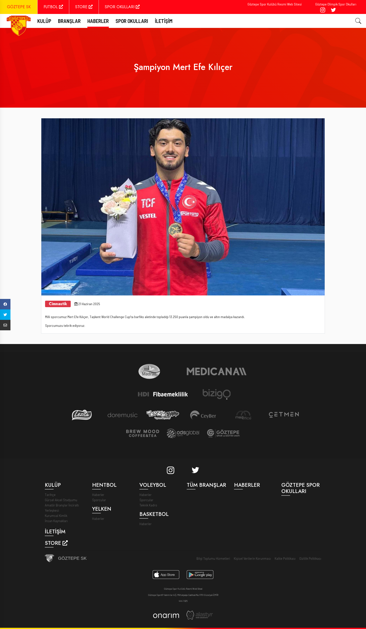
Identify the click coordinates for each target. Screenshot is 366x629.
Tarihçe (50, 494)
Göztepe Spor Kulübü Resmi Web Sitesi (274, 4)
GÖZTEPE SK (19, 7)
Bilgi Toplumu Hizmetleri (213, 558)
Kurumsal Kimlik (56, 515)
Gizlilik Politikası (310, 558)
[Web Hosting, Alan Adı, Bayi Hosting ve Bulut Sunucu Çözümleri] (199, 615)
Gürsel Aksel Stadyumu (61, 500)
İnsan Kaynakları (56, 521)
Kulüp (44, 21)
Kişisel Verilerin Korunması (252, 558)
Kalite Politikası (285, 558)
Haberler (98, 21)
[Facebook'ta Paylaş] (5, 304)
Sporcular (99, 500)
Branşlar (69, 21)
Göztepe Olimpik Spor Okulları (335, 4)
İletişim (164, 21)
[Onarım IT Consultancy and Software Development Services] (166, 615)
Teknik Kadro (148, 505)
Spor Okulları (132, 21)
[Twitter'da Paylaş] (5, 314)
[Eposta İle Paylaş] (5, 325)
